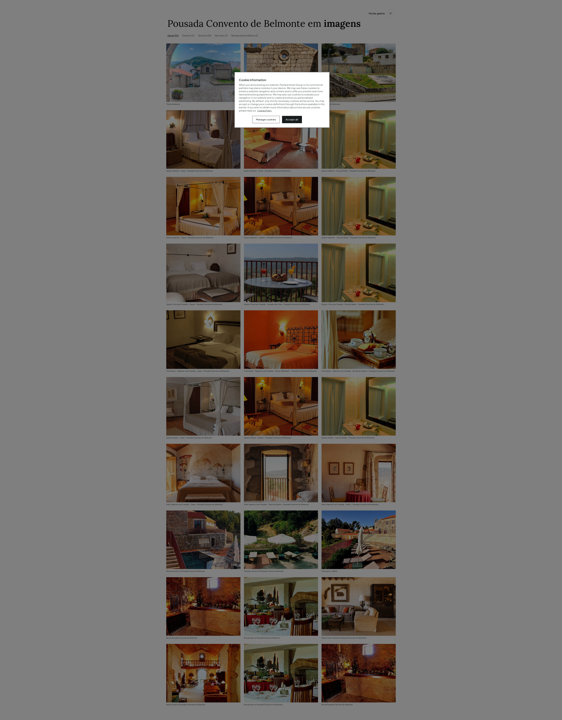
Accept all (292, 119)
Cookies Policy (264, 110)
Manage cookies (266, 119)
